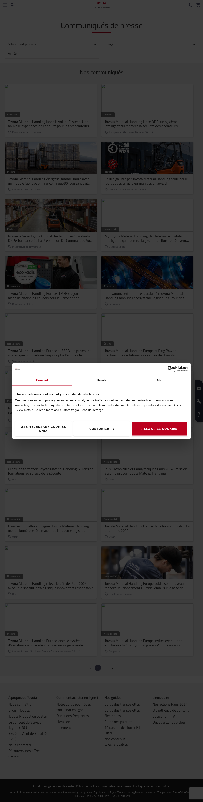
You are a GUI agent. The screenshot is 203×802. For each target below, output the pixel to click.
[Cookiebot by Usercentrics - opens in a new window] (170, 369)
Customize (99, 428)
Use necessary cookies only (43, 428)
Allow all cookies (159, 428)
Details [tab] (101, 380)
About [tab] (161, 380)
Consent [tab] (42, 380)
